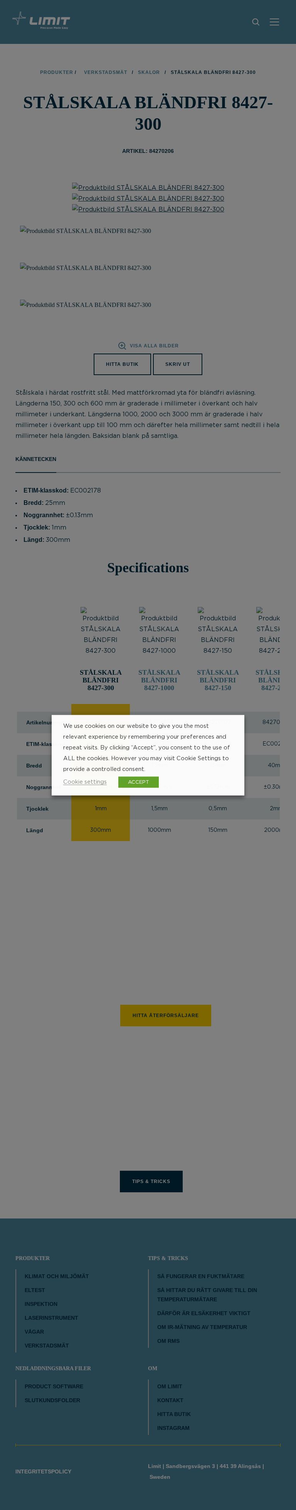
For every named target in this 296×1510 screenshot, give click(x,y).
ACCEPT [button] (138, 781)
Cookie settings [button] (85, 781)
